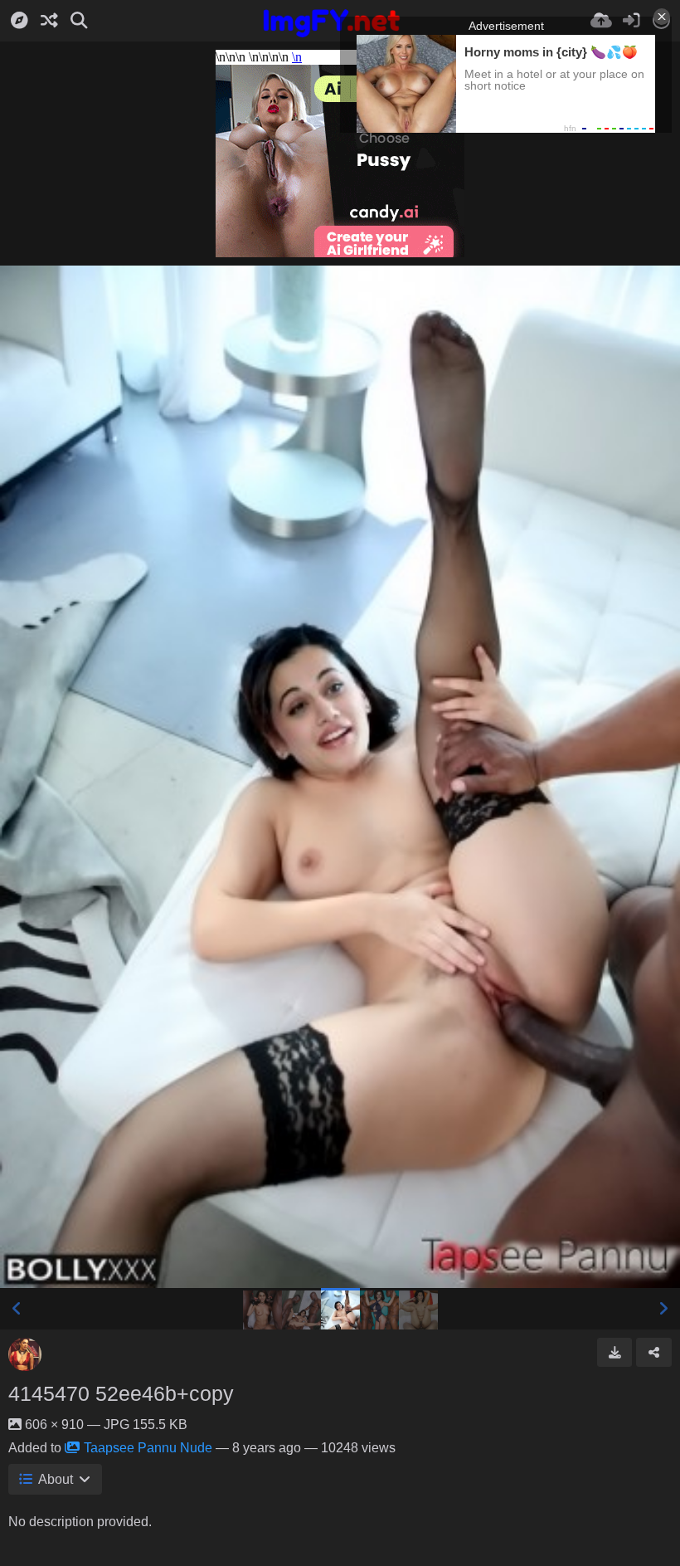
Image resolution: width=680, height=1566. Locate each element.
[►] (663, 1308)
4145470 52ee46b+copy (121, 1393)
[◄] (16, 1308)
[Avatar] (24, 1354)
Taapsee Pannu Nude (148, 1448)
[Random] (49, 20)
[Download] (615, 1352)
